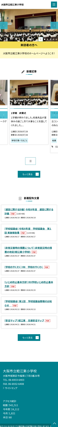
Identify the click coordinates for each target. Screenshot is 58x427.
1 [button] (44, 39)
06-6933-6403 (16, 380)
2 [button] (47, 39)
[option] (29, 25)
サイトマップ (11, 388)
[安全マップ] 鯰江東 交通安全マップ (24, 320)
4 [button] (53, 39)
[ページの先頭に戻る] (54, 423)
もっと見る (27, 174)
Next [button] (54, 25)
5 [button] (56, 39)
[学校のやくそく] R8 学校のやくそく (24, 267)
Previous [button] (4, 25)
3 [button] (50, 39)
